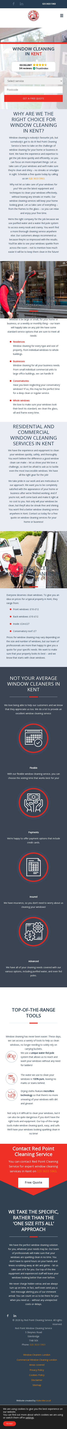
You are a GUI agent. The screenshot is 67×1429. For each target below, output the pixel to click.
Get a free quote (33, 98)
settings (30, 1417)
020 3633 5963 (49, 3)
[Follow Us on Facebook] (8, 1315)
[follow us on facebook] (13, 3)
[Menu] (61, 15)
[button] (33, 67)
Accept (9, 1423)
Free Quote (33, 1182)
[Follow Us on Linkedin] (15, 1315)
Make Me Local (43, 1400)
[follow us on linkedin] (21, 3)
